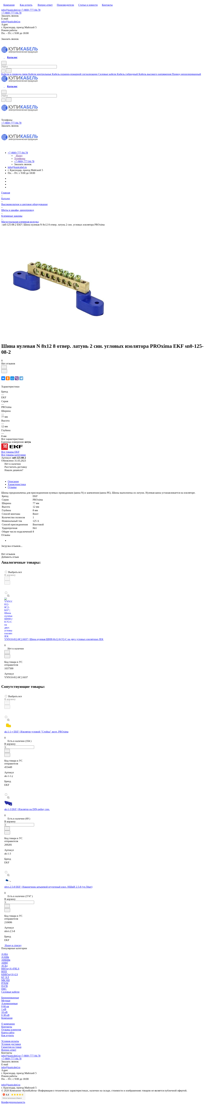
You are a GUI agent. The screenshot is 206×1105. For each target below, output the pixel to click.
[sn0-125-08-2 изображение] (57, 338)
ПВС (4, 989)
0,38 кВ (5, 1015)
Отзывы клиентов (11, 1029)
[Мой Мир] (12, 378)
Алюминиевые (9, 1003)
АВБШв (5, 960)
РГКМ (4, 983)
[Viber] (17, 378)
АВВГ (4, 962)
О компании (8, 1023)
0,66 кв (5, 1006)
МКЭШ (5, 980)
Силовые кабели (10, 991)
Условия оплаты (10, 1041)
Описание (13, 481)
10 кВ (4, 1012)
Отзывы (12, 487)
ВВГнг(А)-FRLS (10, 968)
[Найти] (8, 70)
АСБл (4, 965)
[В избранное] (4, 367)
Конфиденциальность (13, 1102)
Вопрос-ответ (8, 1050)
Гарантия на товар (11, 1047)
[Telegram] (21, 378)
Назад (18, 155)
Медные (5, 1000)
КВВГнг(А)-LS (9, 974)
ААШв (5, 957)
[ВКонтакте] (3, 378)
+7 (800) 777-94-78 (30, 10)
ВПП (4, 971)
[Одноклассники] (8, 378)
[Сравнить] (4, 371)
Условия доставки (11, 1044)
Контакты (6, 1026)
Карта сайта (7, 1032)
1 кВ (3, 1009)
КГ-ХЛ (5, 977)
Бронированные (10, 997)
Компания (6, 1018)
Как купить (7, 1035)
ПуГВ (4, 986)
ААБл (4, 954)
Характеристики (17, 484)
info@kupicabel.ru (10, 10)
